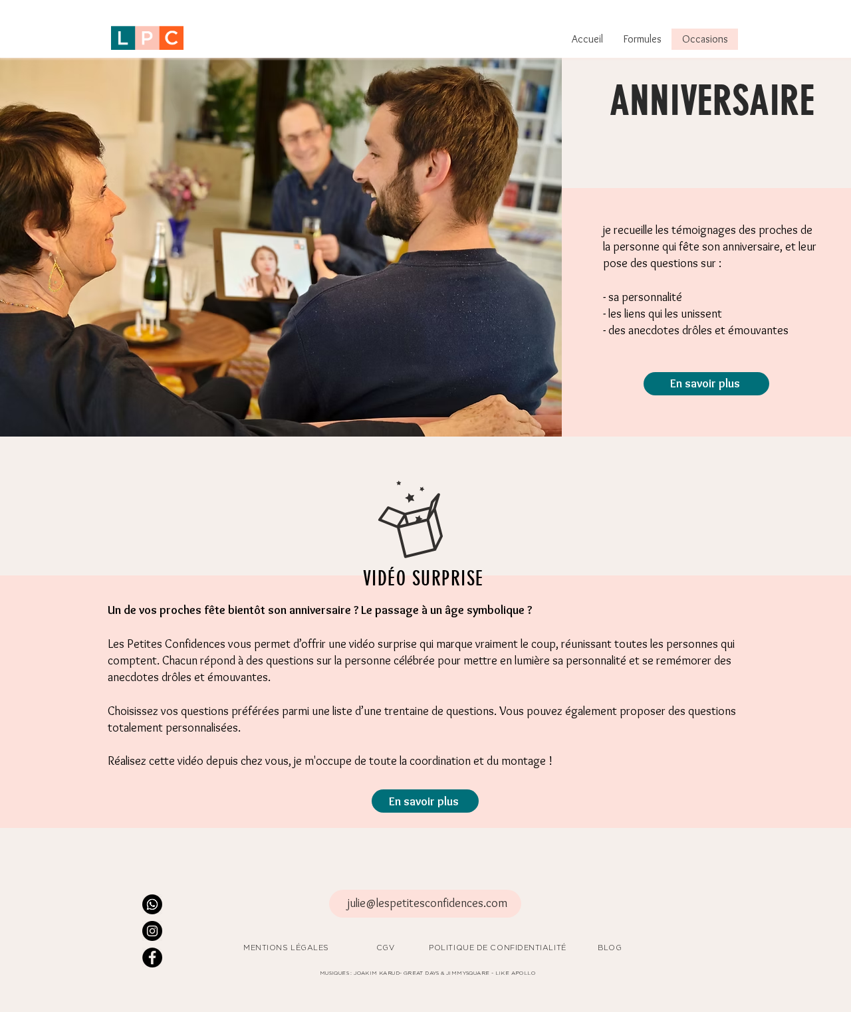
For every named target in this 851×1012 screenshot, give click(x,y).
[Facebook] (152, 957)
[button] (642, 39)
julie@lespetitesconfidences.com (427, 903)
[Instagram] (152, 931)
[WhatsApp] (152, 904)
